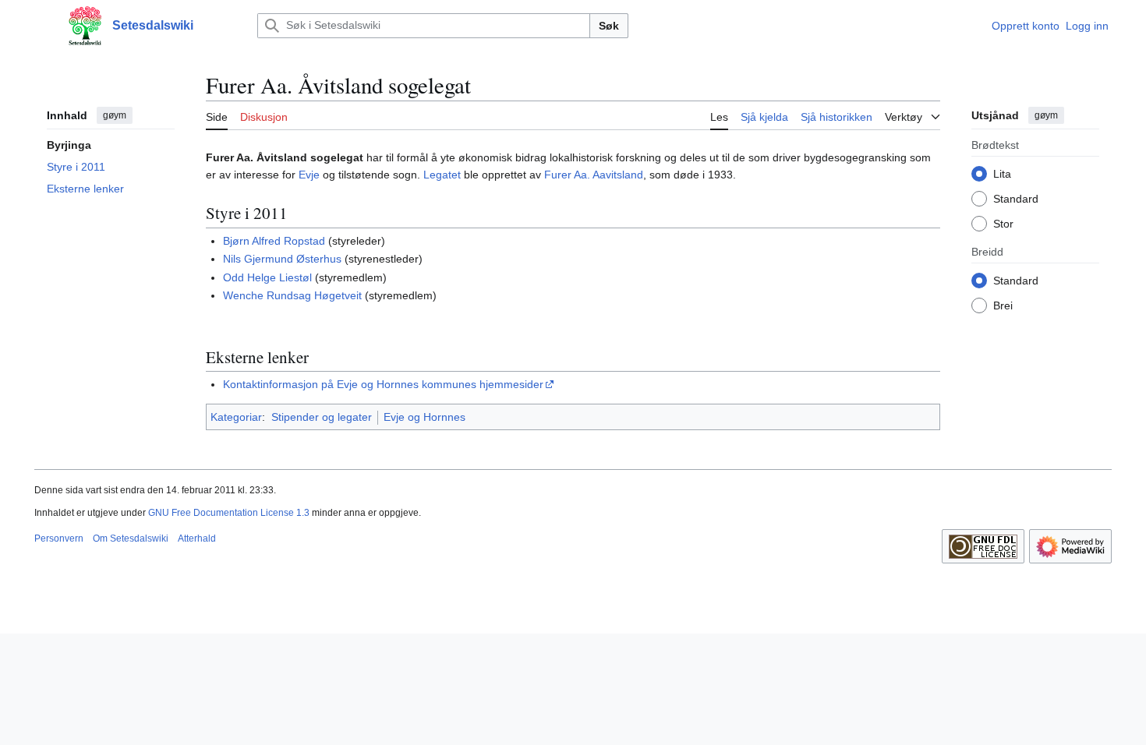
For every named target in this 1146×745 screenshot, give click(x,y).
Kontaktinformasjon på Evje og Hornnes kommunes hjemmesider (383, 384)
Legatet (442, 174)
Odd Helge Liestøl (267, 277)
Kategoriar (236, 417)
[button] (42, 25)
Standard (1015, 198)
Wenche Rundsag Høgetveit (292, 295)
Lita (1002, 174)
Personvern (58, 538)
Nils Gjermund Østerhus (282, 258)
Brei (1003, 305)
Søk (609, 25)
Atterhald (197, 538)
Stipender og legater (321, 417)
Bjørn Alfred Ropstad (274, 241)
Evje (309, 174)
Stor (1003, 223)
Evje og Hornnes (424, 417)
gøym (114, 115)
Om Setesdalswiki (130, 538)
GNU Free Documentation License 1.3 (228, 512)
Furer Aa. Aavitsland (593, 174)
